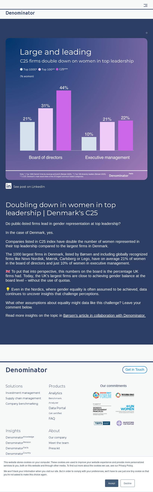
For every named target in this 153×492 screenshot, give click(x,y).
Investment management (23, 393)
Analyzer (53, 402)
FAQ (52, 418)
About (54, 431)
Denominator (20, 437)
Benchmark (55, 398)
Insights (13, 431)
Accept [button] (111, 483)
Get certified (55, 413)
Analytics (55, 393)
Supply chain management (23, 398)
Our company (58, 437)
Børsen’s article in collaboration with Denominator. (104, 315)
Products (57, 386)
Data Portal (57, 408)
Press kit (54, 448)
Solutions (14, 386)
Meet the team (59, 443)
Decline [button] (128, 483)
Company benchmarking (22, 403)
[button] (145, 5)
